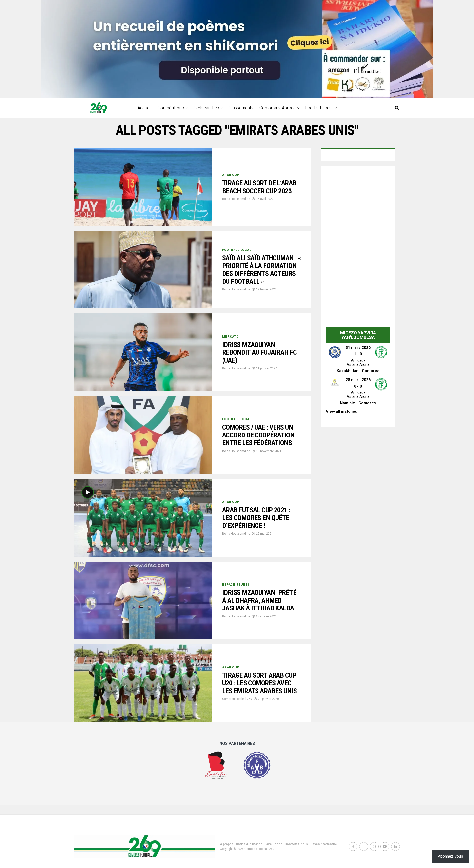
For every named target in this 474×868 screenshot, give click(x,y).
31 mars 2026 (358, 347)
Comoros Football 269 (237, 699)
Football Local (319, 108)
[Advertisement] (358, 248)
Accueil (145, 108)
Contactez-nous (296, 844)
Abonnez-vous (450, 856)
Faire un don (273, 844)
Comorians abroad (277, 108)
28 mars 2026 (358, 379)
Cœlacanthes (206, 108)
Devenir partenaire (323, 844)
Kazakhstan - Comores (358, 371)
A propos (226, 844)
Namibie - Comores (358, 403)
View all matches (341, 411)
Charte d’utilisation (249, 844)
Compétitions (171, 108)
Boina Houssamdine (236, 199)
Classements (241, 108)
